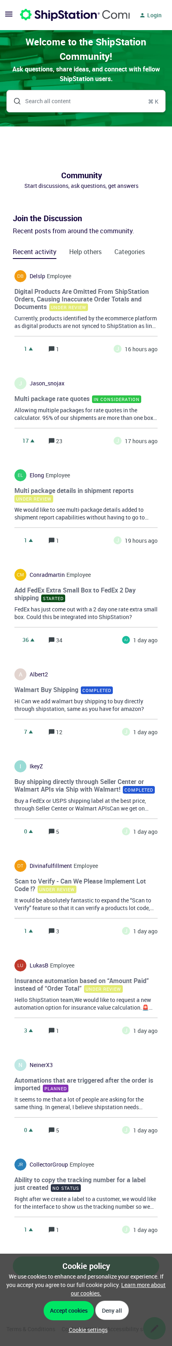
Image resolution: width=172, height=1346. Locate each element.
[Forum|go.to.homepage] (70, 15)
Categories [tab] (129, 251)
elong (37, 475)
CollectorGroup (49, 1164)
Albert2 (39, 674)
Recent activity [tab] (34, 251)
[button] (86, 1330)
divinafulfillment (51, 866)
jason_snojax (47, 383)
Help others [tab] (85, 251)
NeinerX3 (41, 1065)
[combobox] (86, 101)
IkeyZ (36, 766)
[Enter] (14, 101)
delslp (37, 276)
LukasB (39, 965)
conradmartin (47, 575)
